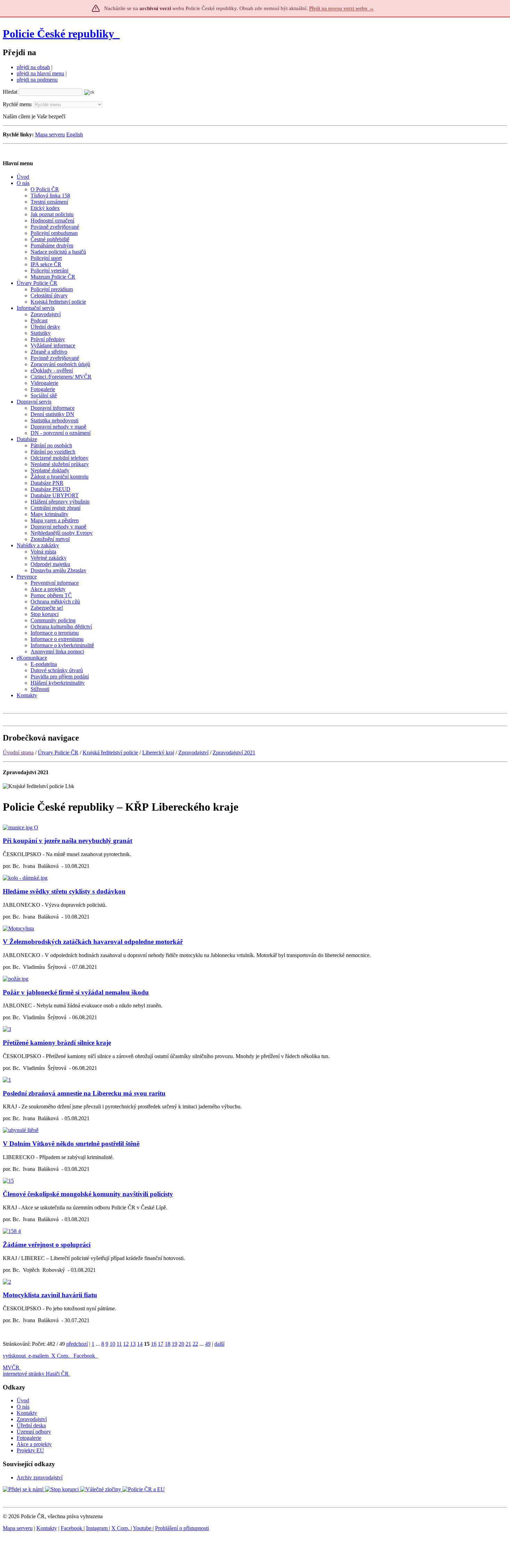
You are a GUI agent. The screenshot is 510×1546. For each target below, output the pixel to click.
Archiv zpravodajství (39, 1477)
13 (133, 1344)
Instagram (97, 1528)
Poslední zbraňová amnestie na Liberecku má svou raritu (84, 1093)
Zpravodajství (193, 752)
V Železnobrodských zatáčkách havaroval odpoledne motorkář (93, 941)
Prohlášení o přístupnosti (182, 1528)
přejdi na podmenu (37, 80)
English (74, 134)
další (219, 1344)
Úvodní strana (18, 752)
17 (160, 1344)
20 (181, 1344)
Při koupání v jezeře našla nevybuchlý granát (67, 840)
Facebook (85, 1356)
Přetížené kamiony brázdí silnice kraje (57, 1042)
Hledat (10, 92)
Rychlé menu (17, 104)
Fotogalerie (29, 1438)
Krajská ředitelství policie (110, 752)
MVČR (11, 1367)
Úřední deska (31, 1425)
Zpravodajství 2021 (234, 752)
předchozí (77, 1344)
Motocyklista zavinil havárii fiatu (50, 1295)
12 (126, 1344)
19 (174, 1344)
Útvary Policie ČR (58, 752)
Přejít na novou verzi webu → (341, 8)
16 (153, 1344)
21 (188, 1344)
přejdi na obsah (33, 67)
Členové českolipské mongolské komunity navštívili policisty (88, 1194)
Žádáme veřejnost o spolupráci (47, 1244)
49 (208, 1344)
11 (119, 1344)
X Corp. (61, 1356)
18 (167, 1344)
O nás (23, 1407)
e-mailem (38, 1356)
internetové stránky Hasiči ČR (36, 1374)
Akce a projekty (34, 1444)
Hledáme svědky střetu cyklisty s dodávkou (64, 891)
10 (112, 1344)
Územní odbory (34, 1432)
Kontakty (27, 1413)
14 (140, 1344)
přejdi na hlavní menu (40, 73)
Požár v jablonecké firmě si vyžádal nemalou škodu (76, 992)
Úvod (23, 1400)
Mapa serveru (50, 134)
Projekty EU (30, 1450)
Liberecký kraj (158, 752)
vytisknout (14, 1356)
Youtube (143, 1528)
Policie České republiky (58, 33)
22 (195, 1344)
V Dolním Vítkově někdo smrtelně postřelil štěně (71, 1143)
